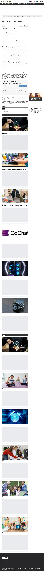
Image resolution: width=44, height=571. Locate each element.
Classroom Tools (13, 3)
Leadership (19, 3)
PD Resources (28, 3)
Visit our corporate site (34, 554)
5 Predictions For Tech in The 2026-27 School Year (35, 112)
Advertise (28, 16)
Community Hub (16, 16)
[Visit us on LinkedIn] (36, 1)
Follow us (22, 25)
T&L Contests (34, 16)
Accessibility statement (5, 563)
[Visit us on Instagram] (31, 1)
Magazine (23, 16)
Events (24, 3)
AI (38, 16)
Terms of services (13, 90)
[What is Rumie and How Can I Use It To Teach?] (35, 97)
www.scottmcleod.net (11, 101)
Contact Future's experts (15, 561)
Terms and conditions (5, 561)
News (5, 3)
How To (8, 3)
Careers (13, 563)
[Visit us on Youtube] (33, 1)
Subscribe (37, 3)
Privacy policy (24, 561)
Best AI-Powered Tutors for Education (35, 102)
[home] (2, 4)
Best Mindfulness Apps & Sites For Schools (36, 109)
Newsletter (26, 25)
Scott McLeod (5, 22)
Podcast (33, 3)
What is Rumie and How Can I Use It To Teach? (35, 99)
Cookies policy (34, 561)
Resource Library (9, 16)
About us (33, 563)
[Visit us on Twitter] (30, 1)
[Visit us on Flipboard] (34, 1)
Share (4, 25)
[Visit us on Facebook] (29, 1)
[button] (41, 1)
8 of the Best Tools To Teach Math (35, 105)
